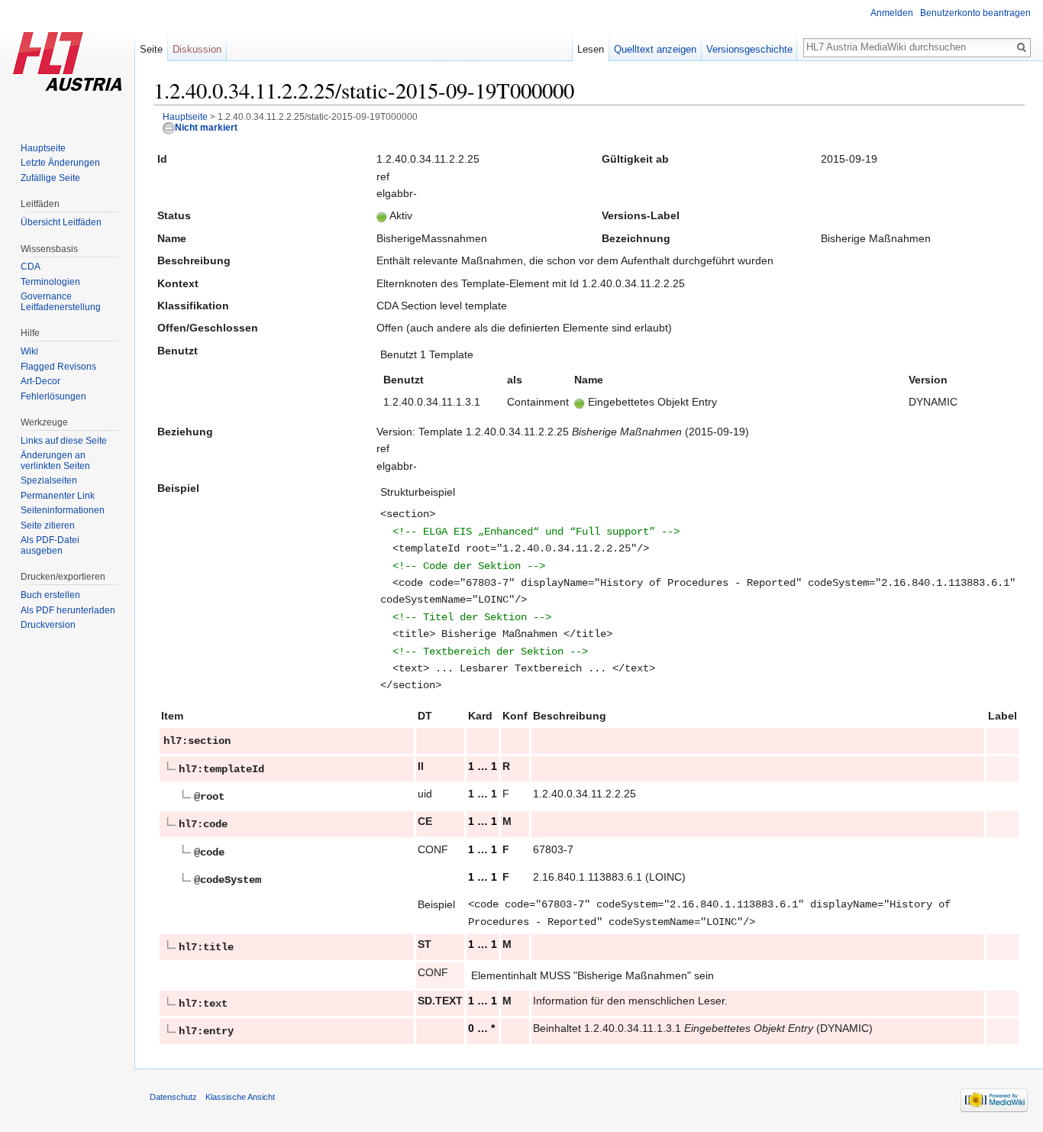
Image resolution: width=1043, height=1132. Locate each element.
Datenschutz (173, 1096)
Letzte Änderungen (60, 162)
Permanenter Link (58, 495)
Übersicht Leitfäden (61, 222)
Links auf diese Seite (64, 440)
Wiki (29, 351)
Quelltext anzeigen (655, 49)
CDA (30, 266)
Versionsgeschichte (749, 49)
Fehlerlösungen (53, 396)
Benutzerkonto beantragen (975, 13)
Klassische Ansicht (240, 1096)
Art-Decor (40, 381)
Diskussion (197, 49)
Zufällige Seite (50, 178)
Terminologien (50, 282)
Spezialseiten (49, 480)
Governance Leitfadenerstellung (61, 301)
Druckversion (48, 624)
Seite (151, 49)
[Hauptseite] (67, 61)
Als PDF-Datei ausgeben (50, 545)
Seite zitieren (48, 525)
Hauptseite (185, 116)
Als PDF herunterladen (68, 610)
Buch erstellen (50, 595)
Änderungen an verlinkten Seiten (55, 460)
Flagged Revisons (58, 366)
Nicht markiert (206, 127)
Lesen (590, 49)
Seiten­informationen (63, 510)
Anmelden (891, 13)
